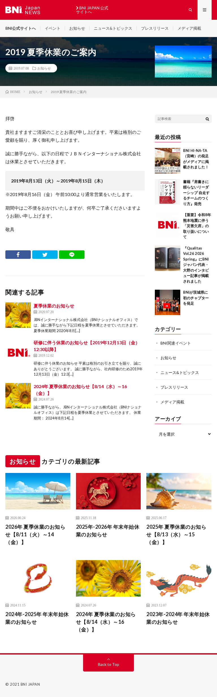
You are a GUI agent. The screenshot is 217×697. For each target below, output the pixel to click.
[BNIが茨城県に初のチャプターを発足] (167, 302)
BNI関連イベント (175, 343)
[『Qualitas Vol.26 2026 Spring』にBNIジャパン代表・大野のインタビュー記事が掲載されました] (167, 258)
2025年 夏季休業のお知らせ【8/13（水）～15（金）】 (176, 534)
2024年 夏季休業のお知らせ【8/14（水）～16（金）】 (106, 622)
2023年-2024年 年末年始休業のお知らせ (178, 618)
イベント (52, 28)
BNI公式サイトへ (20, 28)
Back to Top (108, 664)
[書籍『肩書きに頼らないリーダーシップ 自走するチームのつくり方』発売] (167, 192)
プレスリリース (155, 28)
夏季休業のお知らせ (54, 305)
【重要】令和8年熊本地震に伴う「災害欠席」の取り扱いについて (197, 225)
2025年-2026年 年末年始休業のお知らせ (108, 530)
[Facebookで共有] (18, 254)
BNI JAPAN (30, 684)
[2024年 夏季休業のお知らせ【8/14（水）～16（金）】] (18, 395)
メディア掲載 (189, 28)
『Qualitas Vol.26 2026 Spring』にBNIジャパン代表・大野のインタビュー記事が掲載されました (196, 264)
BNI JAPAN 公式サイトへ (92, 9)
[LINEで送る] (71, 254)
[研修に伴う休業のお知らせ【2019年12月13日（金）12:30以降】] (18, 352)
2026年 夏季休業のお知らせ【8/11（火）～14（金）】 (35, 534)
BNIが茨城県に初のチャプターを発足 (196, 298)
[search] (207, 119)
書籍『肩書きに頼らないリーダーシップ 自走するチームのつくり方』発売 (196, 192)
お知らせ (77, 28)
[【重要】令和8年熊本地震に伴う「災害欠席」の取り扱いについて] (167, 225)
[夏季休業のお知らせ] (18, 315)
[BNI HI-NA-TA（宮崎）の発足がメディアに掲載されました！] (167, 160)
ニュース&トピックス (113, 28)
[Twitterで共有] (45, 254)
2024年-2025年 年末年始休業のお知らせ (37, 618)
